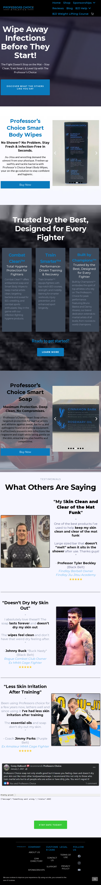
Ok (95, 879)
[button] (93, 2)
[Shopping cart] (92, 14)
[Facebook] (79, 856)
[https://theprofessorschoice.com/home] (18, 8)
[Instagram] (79, 863)
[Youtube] (79, 869)
